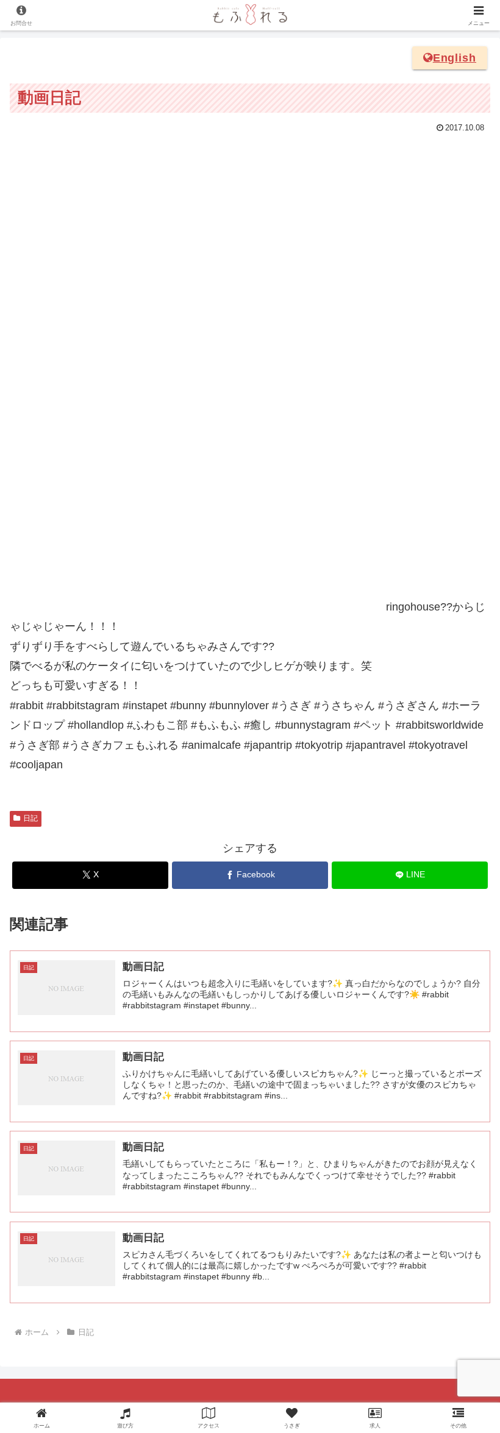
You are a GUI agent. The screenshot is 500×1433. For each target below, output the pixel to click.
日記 (30, 818)
